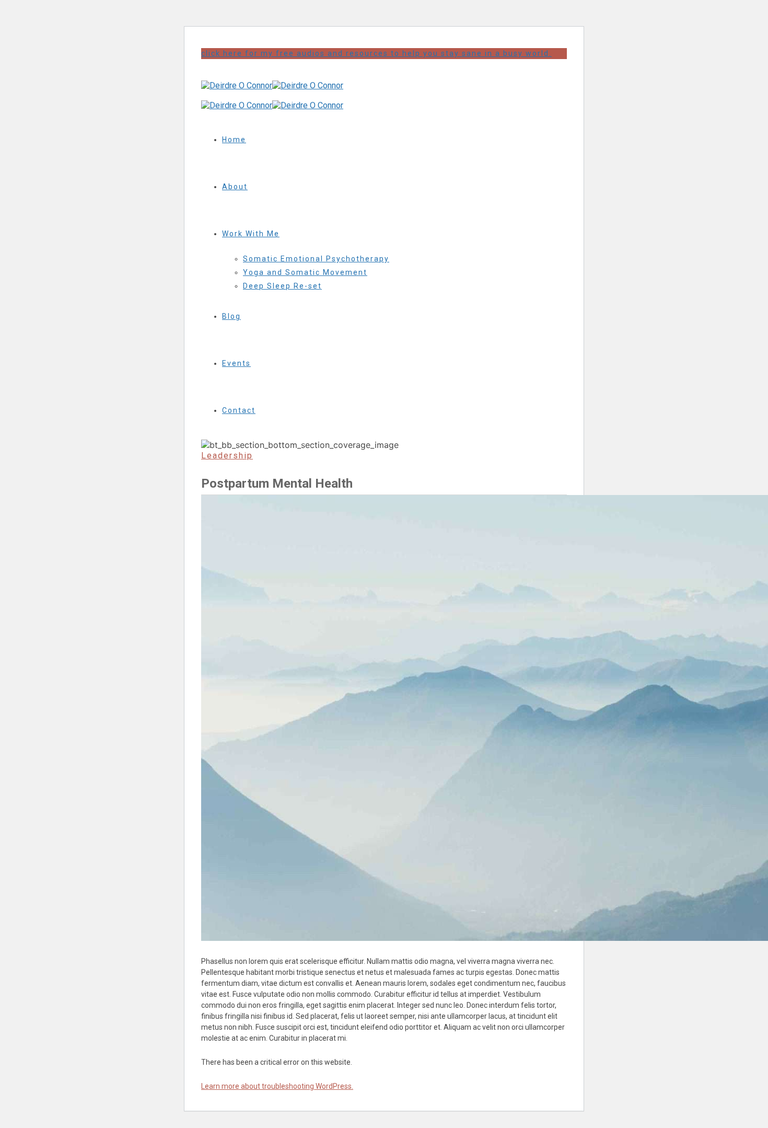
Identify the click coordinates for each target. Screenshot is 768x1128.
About (235, 186)
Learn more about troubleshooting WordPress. (277, 1086)
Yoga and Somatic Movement (305, 272)
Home (234, 139)
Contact (238, 410)
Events (236, 363)
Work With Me (251, 233)
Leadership (227, 456)
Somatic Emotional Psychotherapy (316, 259)
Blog (231, 316)
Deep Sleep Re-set (282, 286)
